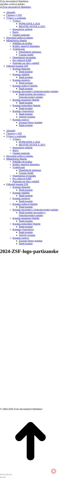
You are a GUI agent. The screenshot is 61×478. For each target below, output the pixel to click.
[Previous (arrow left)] (1, 477)
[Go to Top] (30, 471)
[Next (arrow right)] (4, 477)
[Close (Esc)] (1, 474)
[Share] (4, 474)
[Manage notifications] (53, 471)
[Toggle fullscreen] (7, 474)
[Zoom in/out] (10, 474)
